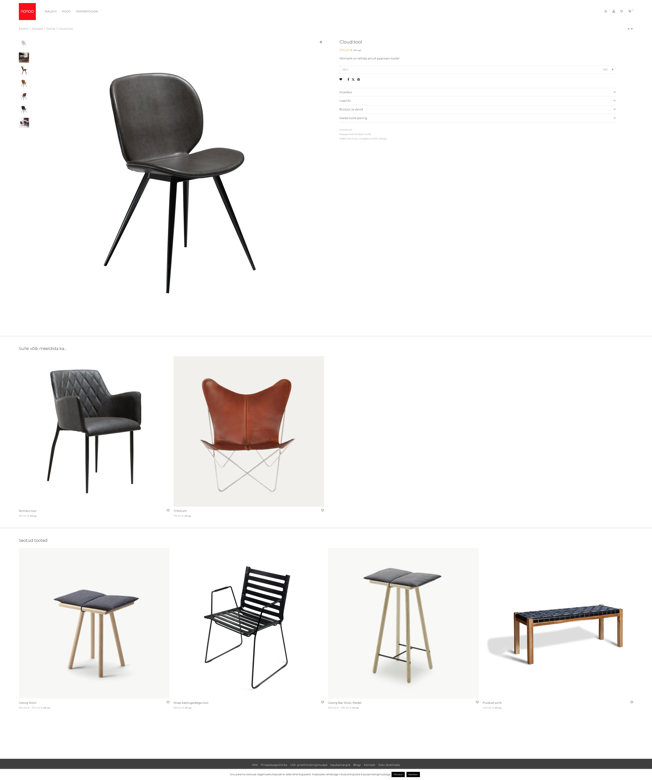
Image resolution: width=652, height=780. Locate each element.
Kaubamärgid (340, 765)
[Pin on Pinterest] (358, 79)
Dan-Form (352, 138)
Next (321, 183)
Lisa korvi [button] (178, 707)
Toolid (50, 28)
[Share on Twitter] (353, 79)
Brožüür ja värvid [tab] (351, 109)
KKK (255, 765)
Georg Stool (27, 702)
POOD (66, 11)
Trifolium (180, 511)
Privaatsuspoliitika (274, 765)
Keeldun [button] (413, 774)
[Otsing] (606, 11)
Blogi (357, 765)
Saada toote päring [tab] (353, 118)
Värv (345, 69)
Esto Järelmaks (389, 765)
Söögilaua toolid (368, 138)
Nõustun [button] (398, 774)
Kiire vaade (29, 515)
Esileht (24, 28)
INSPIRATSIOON (87, 11)
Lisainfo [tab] (345, 100)
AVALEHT (51, 11)
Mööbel (37, 28)
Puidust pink (492, 702)
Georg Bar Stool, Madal (344, 702)
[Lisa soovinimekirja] (342, 79)
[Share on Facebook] (348, 79)
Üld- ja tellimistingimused (308, 765)
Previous (38, 183)
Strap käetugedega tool (191, 702)
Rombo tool (27, 511)
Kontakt (369, 765)
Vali (20, 515)
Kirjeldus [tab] (345, 92)
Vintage (382, 138)
